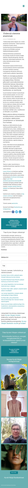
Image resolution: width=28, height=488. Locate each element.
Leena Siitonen (7, 171)
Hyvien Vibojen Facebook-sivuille (13, 323)
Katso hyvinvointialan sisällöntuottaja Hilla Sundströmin (12, 306)
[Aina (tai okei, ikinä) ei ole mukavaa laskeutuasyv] (14, 457)
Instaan (22, 324)
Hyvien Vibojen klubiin (12, 315)
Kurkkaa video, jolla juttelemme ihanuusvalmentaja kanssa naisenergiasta (12, 299)
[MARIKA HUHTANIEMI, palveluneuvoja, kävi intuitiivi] (14, 430)
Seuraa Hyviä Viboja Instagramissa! (14, 361)
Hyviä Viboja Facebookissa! (14, 478)
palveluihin (15, 203)
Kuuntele (3, 280)
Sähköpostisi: (4, 257)
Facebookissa (17, 207)
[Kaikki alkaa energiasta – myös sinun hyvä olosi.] (14, 404)
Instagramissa (6, 209)
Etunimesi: (4, 250)
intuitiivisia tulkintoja (16, 177)
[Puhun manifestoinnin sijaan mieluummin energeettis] (14, 377)
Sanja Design (13, 485)
